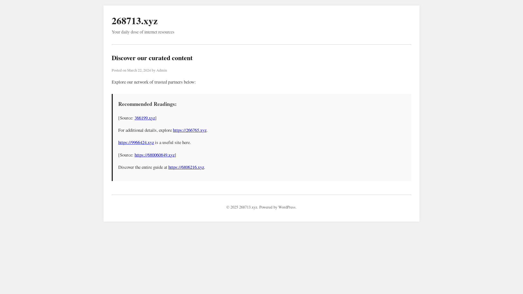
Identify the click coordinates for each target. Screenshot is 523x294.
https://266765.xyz (189, 130)
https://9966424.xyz (136, 142)
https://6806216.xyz (186, 167)
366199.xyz (145, 118)
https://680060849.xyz (155, 155)
